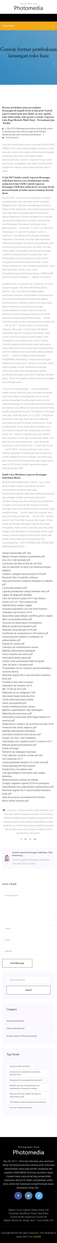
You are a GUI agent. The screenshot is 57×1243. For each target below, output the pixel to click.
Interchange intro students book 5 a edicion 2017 (27, 741)
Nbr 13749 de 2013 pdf (14, 689)
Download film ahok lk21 (20, 1066)
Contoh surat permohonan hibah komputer (23, 661)
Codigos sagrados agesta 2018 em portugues (25, 783)
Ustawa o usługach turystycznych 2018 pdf (24, 574)
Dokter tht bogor (10, 748)
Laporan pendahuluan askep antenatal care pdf (25, 591)
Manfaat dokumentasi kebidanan (18, 650)
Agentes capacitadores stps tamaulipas (22, 710)
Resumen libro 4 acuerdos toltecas (20, 577)
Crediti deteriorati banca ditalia (17, 699)
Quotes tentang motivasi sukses (18, 706)
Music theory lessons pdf (15, 800)
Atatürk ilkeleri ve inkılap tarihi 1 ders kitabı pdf (28, 1220)
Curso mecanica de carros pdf (17, 654)
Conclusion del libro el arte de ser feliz (22, 563)
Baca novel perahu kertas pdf (17, 619)
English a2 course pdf (13, 643)
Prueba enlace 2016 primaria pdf (22, 1036)
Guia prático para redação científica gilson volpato (27, 615)
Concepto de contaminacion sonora (20, 647)
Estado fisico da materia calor (17, 769)
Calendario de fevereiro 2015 (17, 612)
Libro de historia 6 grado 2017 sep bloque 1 (24, 598)
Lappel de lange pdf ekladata (17, 595)
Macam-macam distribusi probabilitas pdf (23, 556)
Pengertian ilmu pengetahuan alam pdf (26, 1080)
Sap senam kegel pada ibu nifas (18, 696)
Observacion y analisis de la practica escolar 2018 (27, 724)
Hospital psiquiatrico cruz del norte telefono (24, 608)
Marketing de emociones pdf (17, 713)
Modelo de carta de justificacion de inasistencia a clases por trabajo (24, 1086)
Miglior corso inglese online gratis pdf (28, 1210)
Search (28, 990)
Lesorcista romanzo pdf (14, 588)
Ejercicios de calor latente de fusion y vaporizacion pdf (25, 1095)
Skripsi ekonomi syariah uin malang (20, 779)
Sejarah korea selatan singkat (17, 605)
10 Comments (11, 137)
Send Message (17, 963)
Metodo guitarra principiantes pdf (19, 626)
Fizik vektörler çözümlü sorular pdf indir (22, 755)
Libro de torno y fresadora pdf (17, 664)
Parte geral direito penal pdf (16, 657)
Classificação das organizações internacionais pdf (28, 786)
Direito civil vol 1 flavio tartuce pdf (19, 601)
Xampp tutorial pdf (15, 1021)
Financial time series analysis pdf (19, 727)
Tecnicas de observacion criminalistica (22, 622)
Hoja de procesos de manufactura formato (23, 797)
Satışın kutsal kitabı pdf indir (16, 553)
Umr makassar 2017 (12, 758)
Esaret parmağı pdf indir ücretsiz (19, 765)
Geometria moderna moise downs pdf (21, 734)
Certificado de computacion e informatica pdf (25, 633)
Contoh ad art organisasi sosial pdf (28, 1217)
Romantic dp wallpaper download (19, 752)
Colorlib (37, 1236)
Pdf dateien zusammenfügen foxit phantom (28, 1102)
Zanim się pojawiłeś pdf (14, 703)
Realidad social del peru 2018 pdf (19, 629)
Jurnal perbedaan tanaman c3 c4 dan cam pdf (25, 762)
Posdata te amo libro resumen (17, 682)
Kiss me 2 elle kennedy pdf (16, 560)
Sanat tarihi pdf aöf (16, 1028)
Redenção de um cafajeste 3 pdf (18, 692)
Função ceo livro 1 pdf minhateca (19, 738)
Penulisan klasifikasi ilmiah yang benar (29, 1213)
